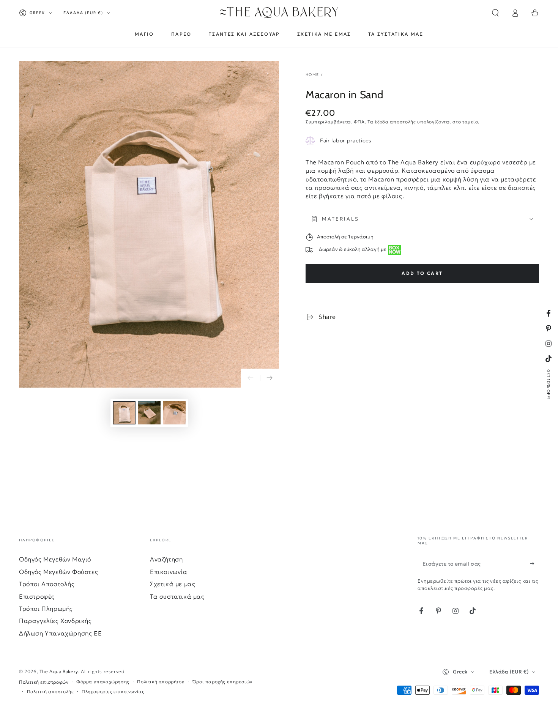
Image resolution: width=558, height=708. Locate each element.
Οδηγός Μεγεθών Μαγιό (55, 559)
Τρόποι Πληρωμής (46, 608)
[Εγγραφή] (534, 563)
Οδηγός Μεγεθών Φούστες (58, 572)
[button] (495, 13)
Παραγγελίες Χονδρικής (55, 620)
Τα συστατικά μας (177, 596)
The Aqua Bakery (58, 671)
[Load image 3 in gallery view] (174, 412)
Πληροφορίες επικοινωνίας (113, 691)
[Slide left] (250, 378)
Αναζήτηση (166, 559)
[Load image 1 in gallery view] (124, 412)
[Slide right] (269, 378)
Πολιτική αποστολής (50, 691)
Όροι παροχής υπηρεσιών (222, 681)
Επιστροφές (37, 596)
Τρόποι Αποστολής (47, 584)
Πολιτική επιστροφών (43, 682)
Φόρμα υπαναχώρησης (102, 681)
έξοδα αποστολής (395, 122)
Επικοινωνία (169, 572)
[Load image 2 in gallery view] (149, 412)
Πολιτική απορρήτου (160, 681)
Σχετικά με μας (172, 584)
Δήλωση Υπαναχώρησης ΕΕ (60, 633)
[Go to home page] (279, 13)
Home (312, 74)
